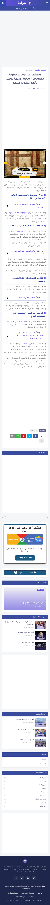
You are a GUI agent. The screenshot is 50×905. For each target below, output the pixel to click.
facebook (43, 760)
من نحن (40, 893)
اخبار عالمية (29, 70)
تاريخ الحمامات (21, 231)
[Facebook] (35, 436)
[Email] (12, 436)
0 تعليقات (29, 89)
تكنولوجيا (25, 788)
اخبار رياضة (25, 785)
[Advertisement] (25, 39)
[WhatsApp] (18, 436)
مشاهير (25, 803)
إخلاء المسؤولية (12, 893)
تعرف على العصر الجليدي (33, 603)
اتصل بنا (31, 897)
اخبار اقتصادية (25, 792)
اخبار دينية (25, 806)
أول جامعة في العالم (24, 9)
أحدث (45, 517)
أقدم (4, 517)
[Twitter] (29, 436)
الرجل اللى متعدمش (27, 643)
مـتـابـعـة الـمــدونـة (25, 573)
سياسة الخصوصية (27, 893)
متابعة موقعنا (25, 558)
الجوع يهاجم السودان (26, 298)
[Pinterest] (23, 436)
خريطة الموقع (21, 897)
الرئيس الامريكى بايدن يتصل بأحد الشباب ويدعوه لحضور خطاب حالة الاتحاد (30, 335)
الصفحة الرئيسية (40, 70)
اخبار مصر (25, 781)
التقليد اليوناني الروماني (17, 322)
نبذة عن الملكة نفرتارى (26, 632)
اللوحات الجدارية (39, 219)
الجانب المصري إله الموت (31, 344)
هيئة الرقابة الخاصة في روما (19, 213)
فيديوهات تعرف (25, 799)
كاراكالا (30, 243)
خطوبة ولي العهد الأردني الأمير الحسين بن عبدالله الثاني (19, 623)
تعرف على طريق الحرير (26, 730)
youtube (43, 763)
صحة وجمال (25, 796)
